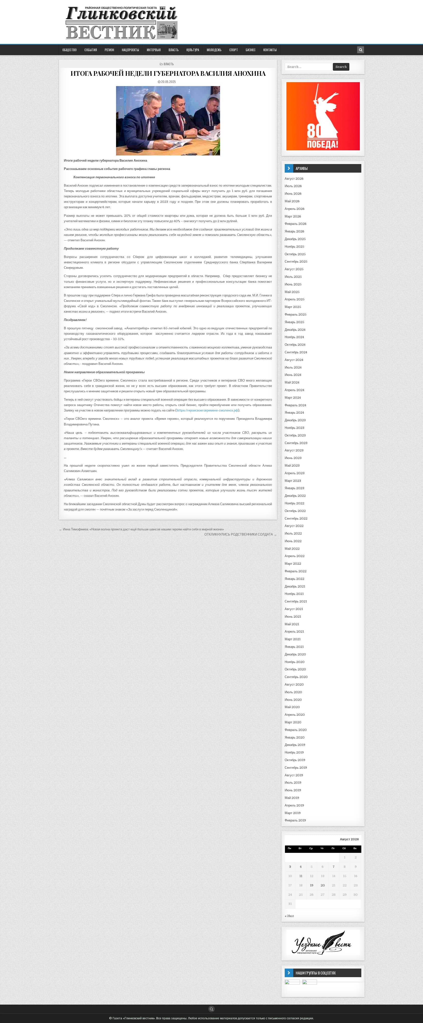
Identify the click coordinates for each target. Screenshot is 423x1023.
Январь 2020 (295, 737)
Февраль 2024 (295, 405)
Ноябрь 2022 (294, 503)
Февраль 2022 (295, 571)
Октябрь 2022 (295, 511)
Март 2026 (293, 216)
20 (323, 885)
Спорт (233, 49)
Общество (69, 49)
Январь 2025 (294, 322)
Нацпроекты (130, 49)
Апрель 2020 (295, 714)
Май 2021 (292, 624)
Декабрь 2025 (295, 239)
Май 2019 (292, 798)
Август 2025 (294, 269)
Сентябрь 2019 (296, 767)
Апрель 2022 (295, 556)
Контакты (270, 49)
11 (300, 876)
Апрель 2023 (295, 473)
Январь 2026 (294, 231)
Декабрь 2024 (295, 330)
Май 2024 (292, 382)
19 (311, 885)
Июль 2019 (293, 782)
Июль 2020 (293, 692)
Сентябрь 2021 (296, 601)
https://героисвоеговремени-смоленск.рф (207, 410)
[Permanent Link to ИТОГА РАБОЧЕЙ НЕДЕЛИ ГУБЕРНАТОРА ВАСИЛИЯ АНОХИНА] (168, 120)
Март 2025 (293, 307)
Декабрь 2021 (295, 586)
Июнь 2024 (293, 375)
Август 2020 (294, 684)
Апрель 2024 (294, 390)
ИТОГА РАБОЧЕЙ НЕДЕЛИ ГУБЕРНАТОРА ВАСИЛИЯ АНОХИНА (168, 73)
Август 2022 (294, 526)
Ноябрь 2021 (294, 594)
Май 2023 (292, 465)
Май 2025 (292, 292)
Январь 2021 (294, 647)
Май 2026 (292, 201)
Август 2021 (294, 609)
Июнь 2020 (293, 700)
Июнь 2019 (293, 790)
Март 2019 (293, 813)
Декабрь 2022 (295, 496)
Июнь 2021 (293, 616)
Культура (193, 49)
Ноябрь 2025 (294, 246)
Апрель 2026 (295, 209)
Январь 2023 (294, 488)
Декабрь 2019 (295, 745)
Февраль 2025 (295, 314)
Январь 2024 (294, 412)
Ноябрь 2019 (294, 752)
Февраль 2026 (295, 224)
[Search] (360, 49)
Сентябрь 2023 (296, 443)
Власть (174, 49)
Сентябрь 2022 (296, 518)
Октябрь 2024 (295, 344)
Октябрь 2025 (295, 254)
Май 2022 (292, 548)
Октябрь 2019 (295, 760)
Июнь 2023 (293, 458)
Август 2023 (294, 450)
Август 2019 (294, 775)
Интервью (154, 49)
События (90, 49)
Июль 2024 (293, 367)
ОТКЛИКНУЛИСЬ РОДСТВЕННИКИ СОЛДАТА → (240, 534)
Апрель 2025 (295, 299)
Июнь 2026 (293, 193)
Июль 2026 (293, 186)
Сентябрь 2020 (296, 677)
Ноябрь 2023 (294, 428)
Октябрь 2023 (295, 435)
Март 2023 (293, 481)
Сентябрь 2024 (296, 352)
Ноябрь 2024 (294, 337)
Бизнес (251, 49)
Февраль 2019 (295, 820)
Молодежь (214, 49)
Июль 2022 (293, 533)
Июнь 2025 (293, 284)
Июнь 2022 (293, 541)
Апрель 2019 (294, 805)
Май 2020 (292, 707)
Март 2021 (293, 639)
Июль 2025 (293, 277)
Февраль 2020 (296, 730)
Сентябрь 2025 (296, 261)
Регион (109, 49)
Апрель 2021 (294, 631)
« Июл (289, 916)
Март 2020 (293, 722)
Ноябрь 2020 (295, 662)
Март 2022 (293, 563)
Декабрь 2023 (295, 420)
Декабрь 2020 (295, 654)
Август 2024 (294, 360)
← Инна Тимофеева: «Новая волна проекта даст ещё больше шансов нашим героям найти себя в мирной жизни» (141, 529)
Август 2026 (294, 178)
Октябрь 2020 (295, 669)
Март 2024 (293, 397)
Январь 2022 (294, 579)
